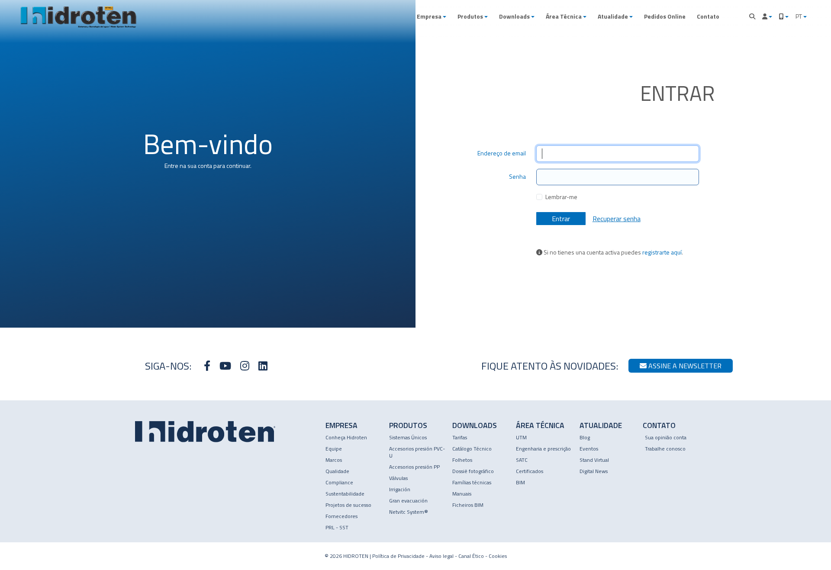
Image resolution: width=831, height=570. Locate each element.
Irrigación (399, 489)
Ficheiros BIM (467, 505)
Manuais (461, 493)
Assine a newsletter (684, 366)
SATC (522, 460)
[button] (431, 16)
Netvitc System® (408, 512)
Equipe (333, 448)
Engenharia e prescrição (543, 448)
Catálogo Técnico (472, 448)
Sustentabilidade (344, 493)
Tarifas (459, 437)
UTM (521, 437)
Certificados (529, 471)
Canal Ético (471, 556)
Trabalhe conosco (665, 448)
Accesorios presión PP (414, 467)
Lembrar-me (561, 196)
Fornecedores (341, 516)
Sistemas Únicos (408, 437)
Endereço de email (501, 153)
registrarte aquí (662, 252)
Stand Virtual (594, 460)
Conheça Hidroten (346, 437)
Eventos (589, 448)
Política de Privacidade (398, 556)
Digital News (594, 471)
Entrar (561, 218)
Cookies (498, 556)
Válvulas (398, 478)
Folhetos (462, 460)
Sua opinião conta (665, 437)
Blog (585, 437)
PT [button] (799, 16)
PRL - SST (336, 527)
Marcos (333, 460)
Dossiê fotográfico (473, 471)
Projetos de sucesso (348, 505)
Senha (517, 176)
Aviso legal (441, 556)
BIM (520, 482)
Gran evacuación (408, 500)
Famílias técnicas (471, 482)
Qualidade (337, 471)
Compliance (339, 482)
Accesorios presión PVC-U (417, 452)
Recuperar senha (617, 218)
